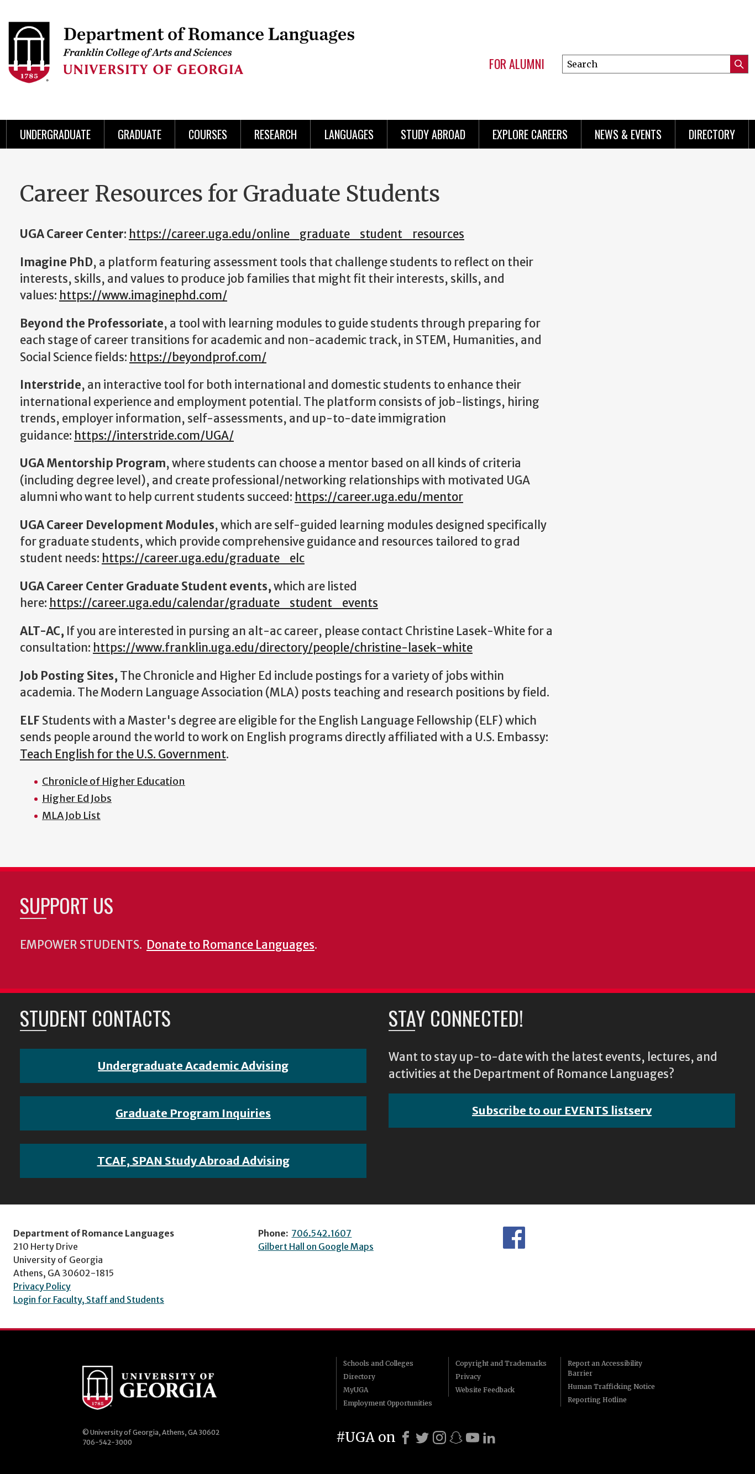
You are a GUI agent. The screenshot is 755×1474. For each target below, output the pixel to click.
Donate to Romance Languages (230, 945)
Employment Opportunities (387, 1403)
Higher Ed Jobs (77, 798)
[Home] (181, 55)
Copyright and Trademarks (501, 1363)
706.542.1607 (321, 1233)
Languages (349, 134)
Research (275, 134)
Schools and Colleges (378, 1363)
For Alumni (516, 64)
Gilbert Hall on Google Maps (316, 1246)
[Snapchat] (456, 1437)
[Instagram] (439, 1437)
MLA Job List (71, 815)
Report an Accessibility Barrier (605, 1368)
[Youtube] (472, 1437)
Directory (712, 134)
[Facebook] (405, 1437)
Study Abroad (433, 134)
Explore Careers (530, 134)
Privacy (468, 1376)
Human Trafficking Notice (611, 1386)
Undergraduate (55, 134)
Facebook (514, 1238)
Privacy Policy (42, 1286)
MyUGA (355, 1390)
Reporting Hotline (597, 1400)
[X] (422, 1437)
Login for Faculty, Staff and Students (88, 1299)
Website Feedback (485, 1390)
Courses (207, 134)
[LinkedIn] (489, 1437)
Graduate (139, 134)
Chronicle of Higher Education (113, 781)
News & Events (628, 134)
